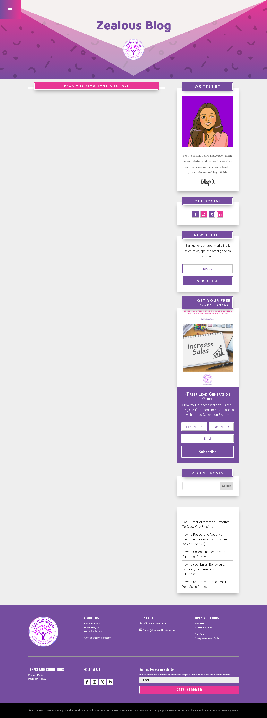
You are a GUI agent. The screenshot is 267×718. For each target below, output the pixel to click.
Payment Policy (37, 678)
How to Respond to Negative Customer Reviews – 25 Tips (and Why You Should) (205, 539)
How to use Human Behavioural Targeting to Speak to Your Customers (203, 569)
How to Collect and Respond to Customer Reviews (203, 554)
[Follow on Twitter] (212, 214)
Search (226, 485)
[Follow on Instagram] (203, 214)
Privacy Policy (36, 675)
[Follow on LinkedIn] (220, 214)
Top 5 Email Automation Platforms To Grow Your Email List (205, 524)
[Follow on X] (102, 682)
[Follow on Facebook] (195, 214)
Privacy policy (230, 710)
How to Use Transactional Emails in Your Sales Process (206, 584)
